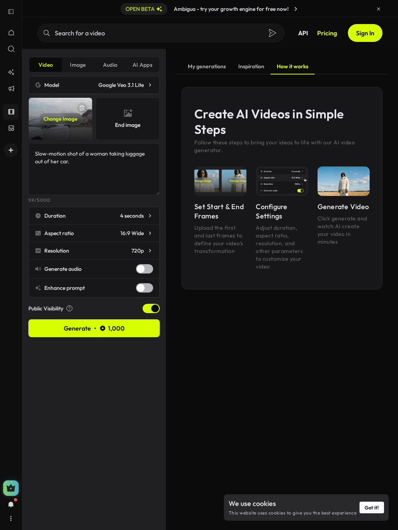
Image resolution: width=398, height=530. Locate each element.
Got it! (372, 507)
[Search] (272, 33)
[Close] (378, 9)
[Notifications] (10, 504)
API (303, 33)
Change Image (60, 119)
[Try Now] (296, 9)
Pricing (327, 33)
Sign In (365, 33)
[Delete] (82, 107)
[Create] (10, 150)
